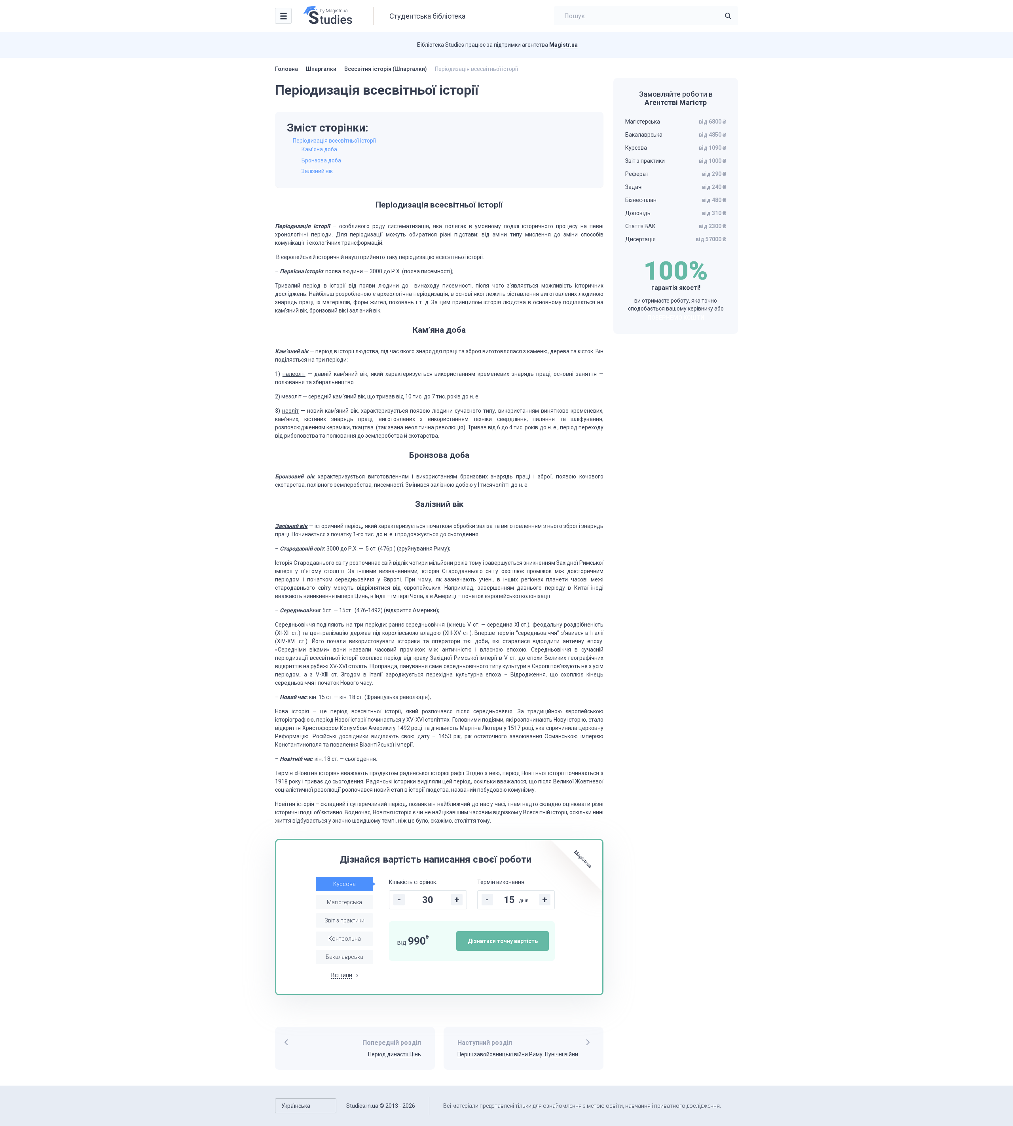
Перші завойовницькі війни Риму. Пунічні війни (517, 1054)
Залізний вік (317, 171)
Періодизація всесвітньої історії (334, 140)
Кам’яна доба (319, 149)
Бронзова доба (321, 160)
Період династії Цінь (394, 1054)
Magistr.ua (563, 45)
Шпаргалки (321, 69)
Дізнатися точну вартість (503, 941)
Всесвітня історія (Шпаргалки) (385, 69)
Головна (286, 69)
